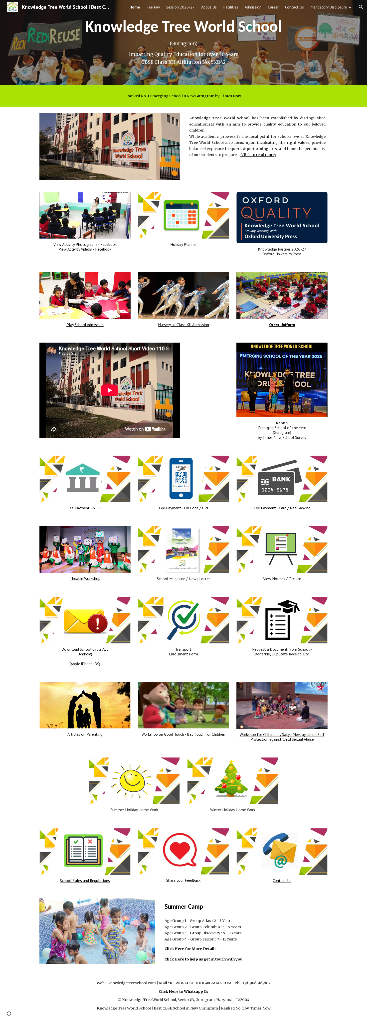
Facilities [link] (230, 7)
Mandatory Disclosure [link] (328, 7)
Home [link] (135, 7)
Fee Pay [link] (153, 7)
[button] (361, 7)
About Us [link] (209, 7)
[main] (183, 42)
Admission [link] (253, 7)
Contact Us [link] (294, 7)
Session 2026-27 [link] (180, 7)
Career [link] (273, 7)
